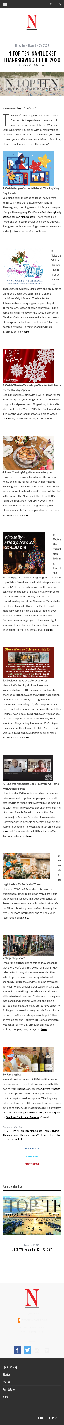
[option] (32, 1224)
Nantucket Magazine (34, 65)
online (6, 418)
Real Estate (9, 1389)
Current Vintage (50, 1088)
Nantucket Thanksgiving (44, 1130)
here (26, 331)
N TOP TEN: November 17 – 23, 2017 (32, 1249)
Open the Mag (10, 1367)
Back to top (46, 1418)
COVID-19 (9, 1130)
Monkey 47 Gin (34, 1112)
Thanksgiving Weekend (33, 1134)
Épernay (21, 1088)
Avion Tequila (52, 1112)
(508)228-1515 (33, 1313)
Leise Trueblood (26, 108)
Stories (6, 1374)
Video (5, 1397)
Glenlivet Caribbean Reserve (22, 1117)
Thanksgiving (10, 1134)
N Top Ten (20, 45)
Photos (6, 1382)
